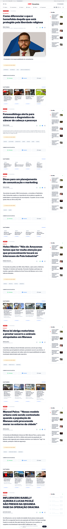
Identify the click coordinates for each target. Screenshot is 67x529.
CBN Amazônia (6, 341)
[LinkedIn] (56, 7)
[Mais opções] (45, 28)
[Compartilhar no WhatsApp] (40, 28)
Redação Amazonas (7, 260)
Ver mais (43, 87)
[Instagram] (58, 7)
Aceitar (44, 526)
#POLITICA (10, 283)
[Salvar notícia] (37, 28)
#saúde (28, 141)
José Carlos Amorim (7, 512)
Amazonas (22, 283)
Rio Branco (6, 69)
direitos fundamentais (25, 69)
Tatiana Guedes (6, 125)
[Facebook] (54, 7)
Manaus (5, 241)
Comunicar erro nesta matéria (10, 65)
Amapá (23, 141)
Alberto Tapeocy (6, 27)
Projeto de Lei (11, 364)
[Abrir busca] (63, 7)
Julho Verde (11, 141)
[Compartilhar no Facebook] (42, 28)
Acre (18, 69)
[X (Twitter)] (60, 7)
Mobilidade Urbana (12, 451)
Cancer (37, 141)
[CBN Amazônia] (33, 4)
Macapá (5, 141)
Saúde (33, 141)
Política (16, 283)
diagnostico (17, 141)
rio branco (12, 69)
